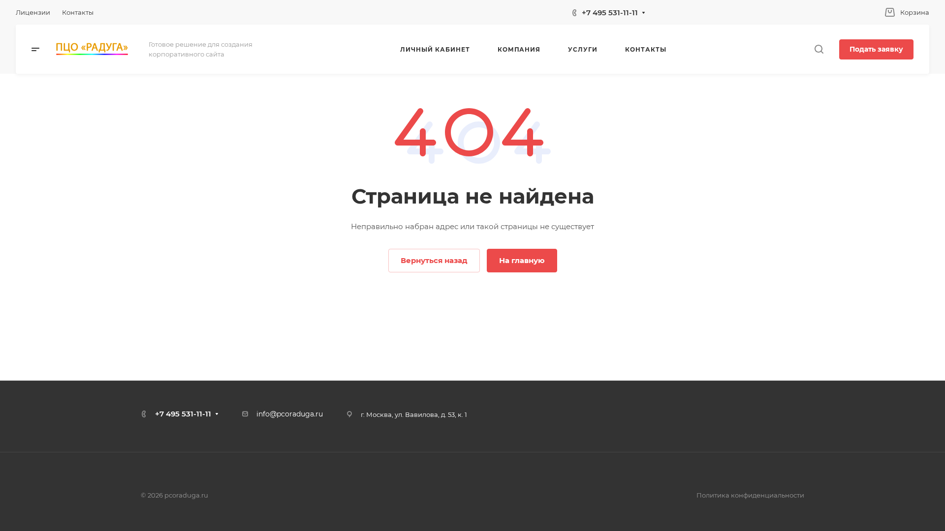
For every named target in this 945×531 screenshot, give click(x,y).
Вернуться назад (434, 260)
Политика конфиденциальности (750, 495)
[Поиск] (818, 49)
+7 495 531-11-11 (610, 12)
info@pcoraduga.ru (289, 414)
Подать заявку (876, 49)
